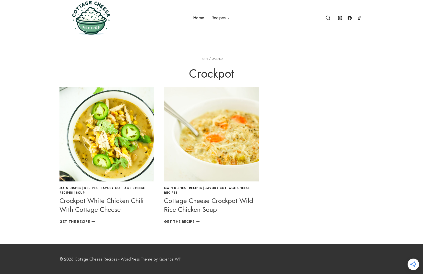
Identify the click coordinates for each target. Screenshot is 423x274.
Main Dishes (70, 188)
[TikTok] (359, 18)
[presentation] (106, 134)
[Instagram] (340, 18)
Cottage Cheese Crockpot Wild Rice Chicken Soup (208, 205)
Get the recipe (77, 221)
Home (198, 18)
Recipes (90, 188)
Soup (80, 193)
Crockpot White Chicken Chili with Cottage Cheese (101, 205)
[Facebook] (350, 18)
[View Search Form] (328, 18)
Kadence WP (170, 259)
